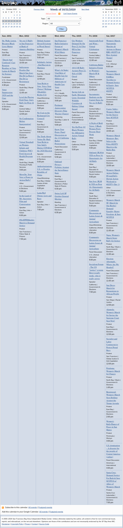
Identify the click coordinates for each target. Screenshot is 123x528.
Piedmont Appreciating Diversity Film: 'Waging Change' (62, 109)
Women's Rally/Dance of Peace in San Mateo (112, 425)
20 (9, 24)
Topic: (43, 19)
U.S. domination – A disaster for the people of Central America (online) (113, 451)
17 (20, 21)
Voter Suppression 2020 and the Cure (7, 93)
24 (20, 24)
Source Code (44, 524)
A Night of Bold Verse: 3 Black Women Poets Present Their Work (96, 129)
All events (32, 507)
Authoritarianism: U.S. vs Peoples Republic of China (44, 170)
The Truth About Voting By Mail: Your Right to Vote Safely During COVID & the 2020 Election (44, 143)
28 (11, 27)
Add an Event (51, 13)
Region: (45, 24)
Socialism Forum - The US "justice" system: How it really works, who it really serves (96, 271)
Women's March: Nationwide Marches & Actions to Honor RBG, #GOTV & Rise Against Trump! (113, 49)
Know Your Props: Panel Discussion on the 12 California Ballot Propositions (62, 136)
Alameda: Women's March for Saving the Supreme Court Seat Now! (113, 315)
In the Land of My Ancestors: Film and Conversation (25, 200)
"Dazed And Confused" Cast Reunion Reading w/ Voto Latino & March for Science (9, 66)
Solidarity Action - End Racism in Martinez (44, 65)
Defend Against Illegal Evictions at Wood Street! (44, 43)
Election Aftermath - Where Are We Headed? (112, 263)
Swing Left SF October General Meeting (62, 196)
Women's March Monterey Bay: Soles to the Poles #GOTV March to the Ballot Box (113, 142)
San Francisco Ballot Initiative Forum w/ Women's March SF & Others (61, 46)
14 (11, 21)
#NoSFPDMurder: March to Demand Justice (27, 223)
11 (3, 21)
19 (6, 24)
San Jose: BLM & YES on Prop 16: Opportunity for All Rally (96, 185)
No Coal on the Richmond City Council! (43, 115)
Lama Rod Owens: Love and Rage (44, 195)
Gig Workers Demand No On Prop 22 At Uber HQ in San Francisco (79, 46)
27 (9, 27)
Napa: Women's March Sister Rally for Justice (113, 238)
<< (3, 9)
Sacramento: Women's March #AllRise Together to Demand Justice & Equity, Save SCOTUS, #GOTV (113, 81)
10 (20, 18)
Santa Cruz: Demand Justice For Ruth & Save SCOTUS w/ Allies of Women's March (113, 479)
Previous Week (39, 9)
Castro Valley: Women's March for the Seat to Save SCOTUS (113, 113)
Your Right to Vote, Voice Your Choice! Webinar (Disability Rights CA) (44, 89)
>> (20, 9)
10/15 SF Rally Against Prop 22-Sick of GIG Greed (79, 72)
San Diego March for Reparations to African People (112, 289)
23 (17, 24)
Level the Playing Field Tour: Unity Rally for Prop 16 (26, 100)
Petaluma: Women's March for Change (113, 371)
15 (14, 21)
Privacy (27, 524)
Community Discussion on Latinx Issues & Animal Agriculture (95, 216)
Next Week (85, 9)
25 (3, 27)
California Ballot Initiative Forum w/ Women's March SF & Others (96, 70)
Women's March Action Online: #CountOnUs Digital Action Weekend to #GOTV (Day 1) (113, 177)
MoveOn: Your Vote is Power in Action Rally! (26, 177)
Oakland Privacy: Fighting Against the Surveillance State (62, 167)
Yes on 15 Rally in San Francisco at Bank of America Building (26, 45)
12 (6, 21)
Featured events (45, 507)
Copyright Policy (17, 524)
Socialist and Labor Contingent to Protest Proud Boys (112, 344)
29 (14, 27)
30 (17, 27)
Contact (35, 524)
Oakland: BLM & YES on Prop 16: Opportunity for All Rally (96, 156)
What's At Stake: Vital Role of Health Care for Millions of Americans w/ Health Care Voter (62, 79)
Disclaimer (6, 524)
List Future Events (70, 13)
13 (9, 21)
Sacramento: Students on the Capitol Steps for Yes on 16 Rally (96, 98)
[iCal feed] (3, 507)
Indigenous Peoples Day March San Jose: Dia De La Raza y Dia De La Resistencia (26, 74)
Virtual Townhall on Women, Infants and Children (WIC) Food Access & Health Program (26, 149)
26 (6, 27)
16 (17, 21)
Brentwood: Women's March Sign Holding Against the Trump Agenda (113, 398)
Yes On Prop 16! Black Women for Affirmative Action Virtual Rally (79, 133)
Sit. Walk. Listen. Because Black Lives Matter (9, 43)
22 (14, 24)
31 (20, 27)
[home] (22, 3)
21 (11, 24)
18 (3, 24)
